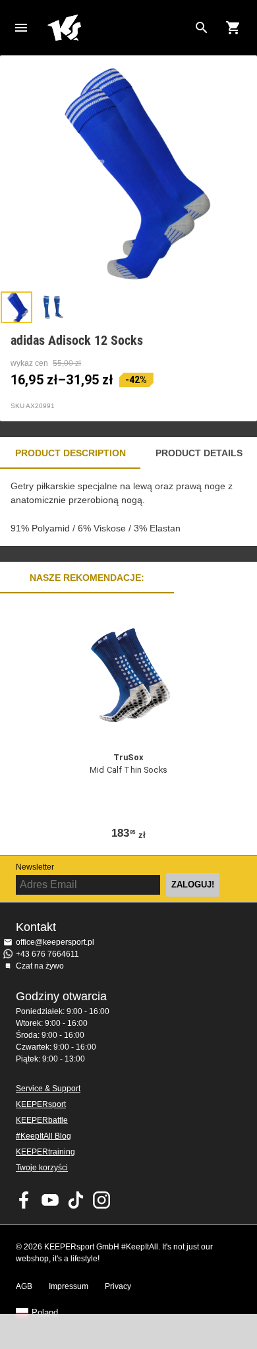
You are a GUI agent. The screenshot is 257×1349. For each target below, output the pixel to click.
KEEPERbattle (42, 1120)
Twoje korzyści (42, 1167)
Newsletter (35, 867)
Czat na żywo (40, 966)
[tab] (16, 307)
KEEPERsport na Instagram (101, 1200)
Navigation (21, 28)
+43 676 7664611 (47, 954)
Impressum (68, 1286)
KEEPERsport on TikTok (75, 1200)
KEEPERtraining (45, 1151)
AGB (24, 1286)
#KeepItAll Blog (43, 1136)
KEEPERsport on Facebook (24, 1200)
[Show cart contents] (233, 28)
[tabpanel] (128, 507)
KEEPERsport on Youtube (50, 1200)
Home (117, 28)
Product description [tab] (70, 453)
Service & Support (48, 1088)
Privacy (118, 1286)
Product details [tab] (199, 453)
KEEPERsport (41, 1104)
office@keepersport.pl (55, 942)
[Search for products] (201, 28)
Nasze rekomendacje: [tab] (87, 577)
